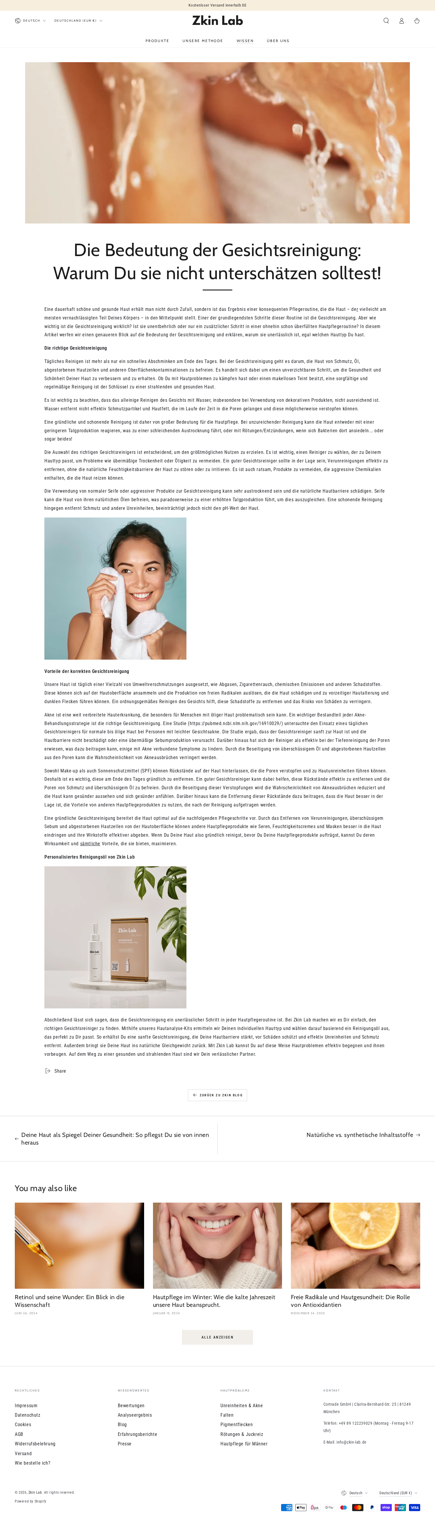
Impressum (26, 1405)
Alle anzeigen (217, 1337)
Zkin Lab (35, 1492)
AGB (19, 1434)
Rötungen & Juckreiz (241, 1434)
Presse (125, 1444)
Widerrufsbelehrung (35, 1444)
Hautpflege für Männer (244, 1444)
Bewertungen (131, 1405)
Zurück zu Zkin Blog (221, 1095)
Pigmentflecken (236, 1424)
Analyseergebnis (135, 1415)
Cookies (23, 1424)
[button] (386, 20)
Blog (122, 1424)
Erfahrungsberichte (137, 1434)
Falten (227, 1415)
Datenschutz (28, 1415)
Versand (23, 1453)
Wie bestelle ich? (32, 1463)
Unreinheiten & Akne (241, 1405)
